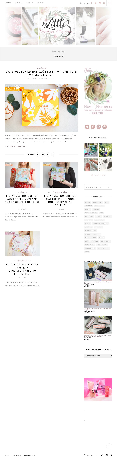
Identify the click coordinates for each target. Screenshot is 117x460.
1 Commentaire (50, 79)
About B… (18, 3)
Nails (87, 223)
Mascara (88, 220)
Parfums (88, 227)
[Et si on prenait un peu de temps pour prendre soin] (91, 164)
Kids (101, 213)
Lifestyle (89, 216)
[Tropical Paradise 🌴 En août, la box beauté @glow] (91, 150)
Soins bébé (105, 241)
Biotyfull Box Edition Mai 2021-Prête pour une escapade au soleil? (60, 201)
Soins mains (90, 248)
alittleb (41, 79)
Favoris (96, 209)
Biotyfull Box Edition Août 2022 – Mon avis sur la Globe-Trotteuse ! (22, 201)
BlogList (29, 3)
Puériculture (90, 237)
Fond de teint (91, 213)
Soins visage (103, 248)
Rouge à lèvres (91, 241)
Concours (99, 205)
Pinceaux (98, 227)
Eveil (87, 209)
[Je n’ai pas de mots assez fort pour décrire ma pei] (105, 164)
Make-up (107, 216)
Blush (87, 202)
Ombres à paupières (100, 223)
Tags (87, 251)
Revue (22, 192)
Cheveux (88, 205)
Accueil (8, 3)
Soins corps (102, 244)
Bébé (106, 202)
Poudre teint (90, 230)
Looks (98, 216)
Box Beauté (41, 68)
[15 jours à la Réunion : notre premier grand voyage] (105, 150)
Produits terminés (92, 234)
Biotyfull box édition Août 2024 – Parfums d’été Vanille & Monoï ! (41, 73)
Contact (40, 3)
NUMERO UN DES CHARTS (94, 261)
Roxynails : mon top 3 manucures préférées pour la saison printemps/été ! (97, 335)
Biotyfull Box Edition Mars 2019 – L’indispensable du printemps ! (22, 269)
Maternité (99, 220)
